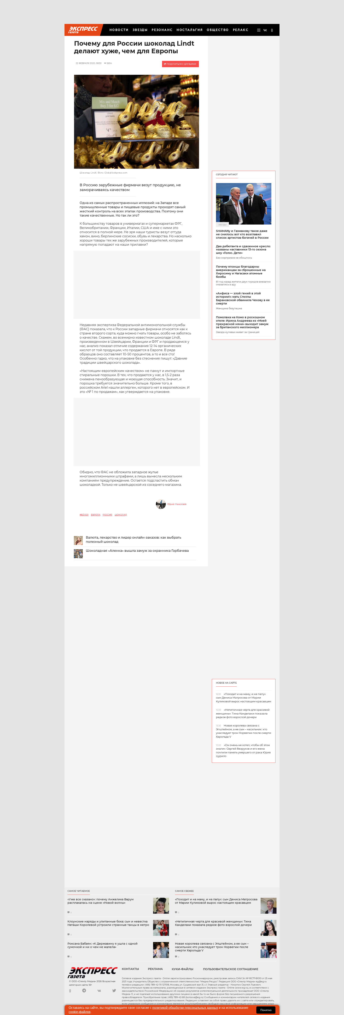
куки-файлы (182, 969)
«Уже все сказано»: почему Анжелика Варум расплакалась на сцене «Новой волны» (100, 901)
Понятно (266, 1010)
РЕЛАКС (240, 30)
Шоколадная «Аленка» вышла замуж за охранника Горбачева (137, 551)
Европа (95, 514)
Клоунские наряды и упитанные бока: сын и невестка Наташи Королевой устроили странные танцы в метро (108, 923)
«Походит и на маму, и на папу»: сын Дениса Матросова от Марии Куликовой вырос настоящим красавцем (216, 901)
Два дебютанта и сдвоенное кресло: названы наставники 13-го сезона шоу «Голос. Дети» (243, 250)
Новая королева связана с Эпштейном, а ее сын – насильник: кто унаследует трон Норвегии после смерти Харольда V (212, 947)
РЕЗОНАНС (162, 30)
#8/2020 (84, 514)
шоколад (121, 514)
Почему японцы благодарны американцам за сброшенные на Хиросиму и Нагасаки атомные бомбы (241, 271)
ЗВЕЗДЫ (140, 30)
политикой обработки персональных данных (185, 1007)
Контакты (130, 969)
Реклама (155, 969)
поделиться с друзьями (181, 64)
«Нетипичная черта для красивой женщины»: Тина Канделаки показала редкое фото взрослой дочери (213, 923)
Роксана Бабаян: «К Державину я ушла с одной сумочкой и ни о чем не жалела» (102, 945)
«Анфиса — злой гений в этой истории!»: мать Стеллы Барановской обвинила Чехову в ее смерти (243, 298)
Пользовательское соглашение (230, 969)
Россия (107, 514)
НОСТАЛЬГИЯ (190, 30)
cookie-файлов (80, 1012)
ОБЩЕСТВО (218, 30)
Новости (119, 30)
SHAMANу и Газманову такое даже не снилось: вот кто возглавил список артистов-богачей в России (242, 234)
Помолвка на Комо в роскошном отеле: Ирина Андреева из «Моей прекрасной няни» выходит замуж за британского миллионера (242, 322)
